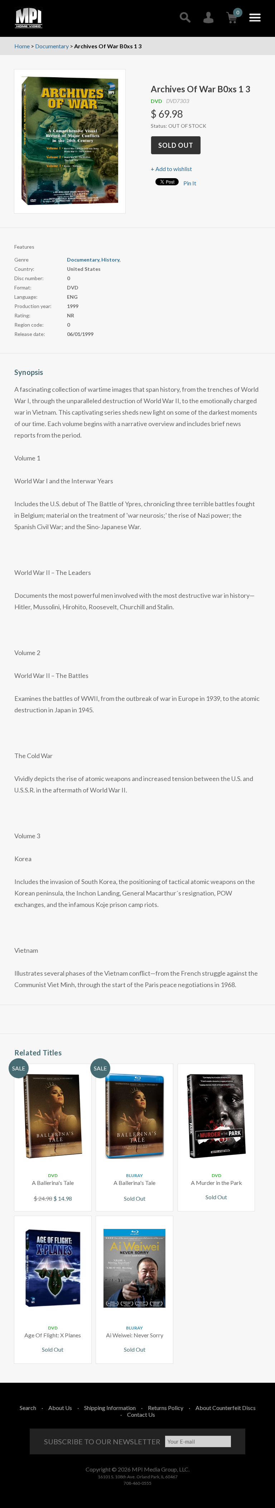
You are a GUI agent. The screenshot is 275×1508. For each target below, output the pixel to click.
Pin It (189, 183)
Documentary (83, 260)
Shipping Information (110, 1407)
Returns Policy (165, 1407)
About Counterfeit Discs (226, 1407)
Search (28, 1407)
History (110, 260)
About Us (60, 1407)
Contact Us (141, 1414)
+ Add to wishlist (171, 168)
